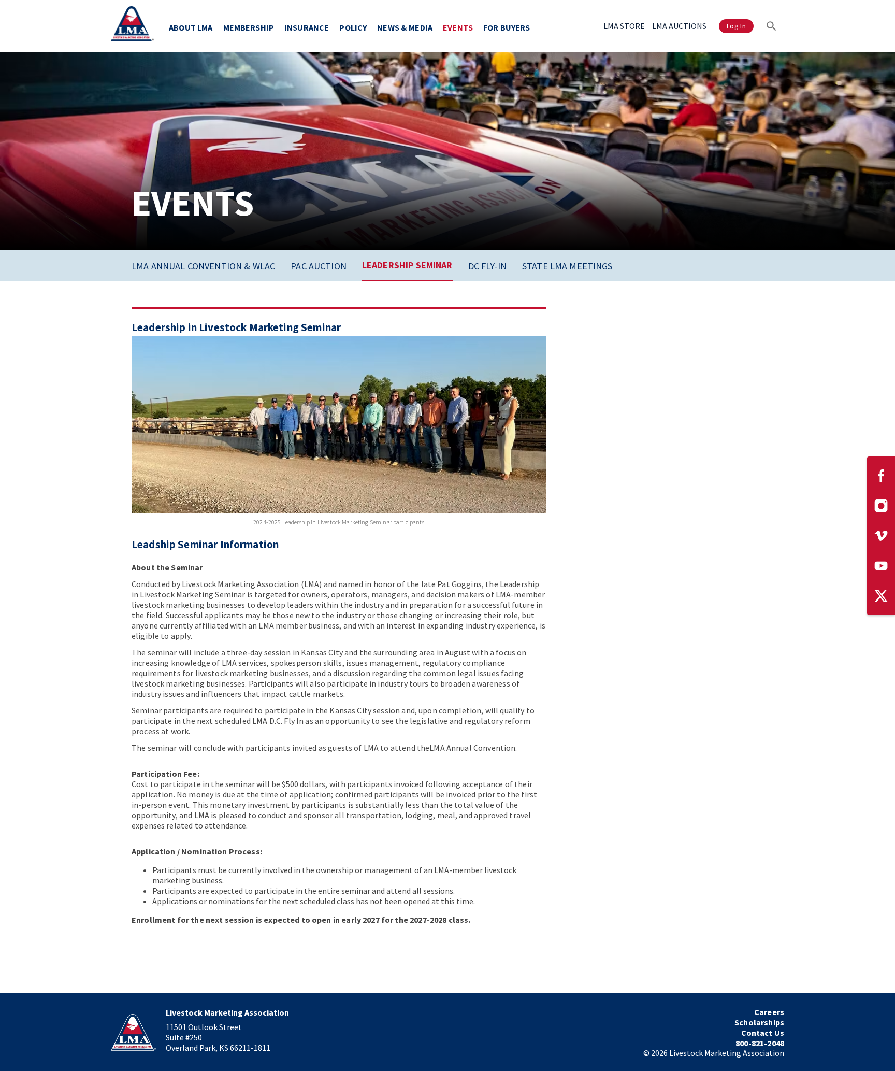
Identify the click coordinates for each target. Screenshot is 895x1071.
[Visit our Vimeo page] (881, 536)
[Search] (771, 26)
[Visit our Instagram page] (881, 506)
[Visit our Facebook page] (881, 476)
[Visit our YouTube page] (881, 566)
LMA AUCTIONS (679, 26)
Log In (736, 26)
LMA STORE (624, 26)
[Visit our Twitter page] (881, 596)
